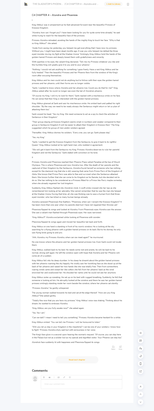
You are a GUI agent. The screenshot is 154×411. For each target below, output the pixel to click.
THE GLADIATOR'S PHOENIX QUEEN (48, 4)
